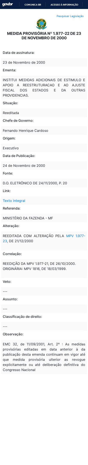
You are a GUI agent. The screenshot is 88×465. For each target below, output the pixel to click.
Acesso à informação (64, 4)
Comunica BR (33, 4)
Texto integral (14, 200)
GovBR (7, 4)
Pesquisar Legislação (70, 16)
